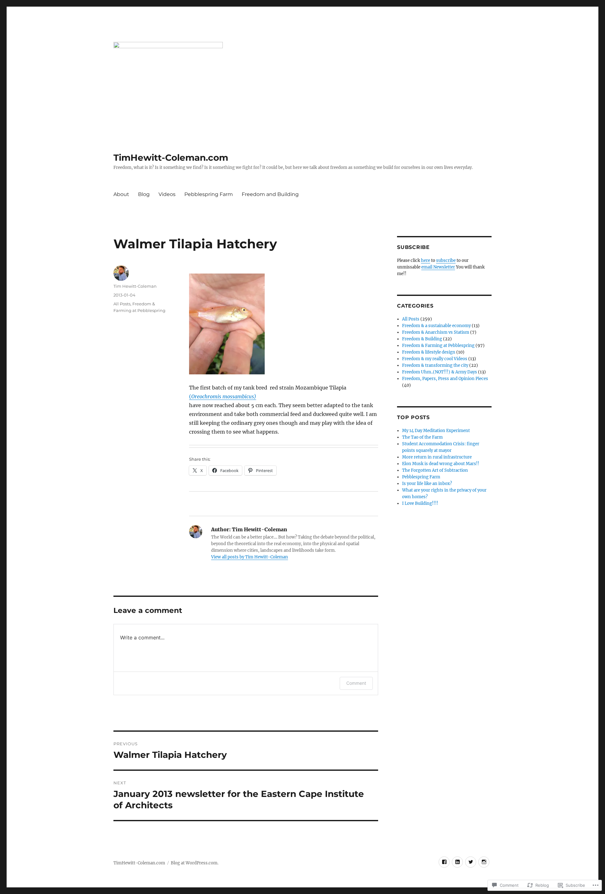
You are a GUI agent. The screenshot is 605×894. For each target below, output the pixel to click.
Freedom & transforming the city (435, 365)
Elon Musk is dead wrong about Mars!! (440, 463)
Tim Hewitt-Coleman (135, 286)
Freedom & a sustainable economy (436, 325)
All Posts (121, 303)
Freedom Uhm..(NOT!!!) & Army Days (439, 372)
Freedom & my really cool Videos (434, 358)
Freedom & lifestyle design (428, 352)
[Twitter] (470, 862)
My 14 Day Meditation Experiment (436, 430)
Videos (167, 194)
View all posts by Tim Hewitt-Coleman (249, 557)
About (121, 194)
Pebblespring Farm (208, 194)
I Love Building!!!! (420, 503)
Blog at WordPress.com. (194, 863)
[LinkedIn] (457, 862)
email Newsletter (438, 267)
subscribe (446, 260)
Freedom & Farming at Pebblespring (438, 345)
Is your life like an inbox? (427, 483)
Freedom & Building (422, 339)
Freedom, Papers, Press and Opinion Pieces (445, 378)
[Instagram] (483, 862)
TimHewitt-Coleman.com (170, 157)
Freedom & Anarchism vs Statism (435, 332)
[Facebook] (444, 862)
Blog (144, 194)
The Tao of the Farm (422, 437)
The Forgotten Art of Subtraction (435, 470)
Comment (356, 683)
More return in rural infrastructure (437, 457)
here (425, 260)
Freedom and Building (270, 194)
